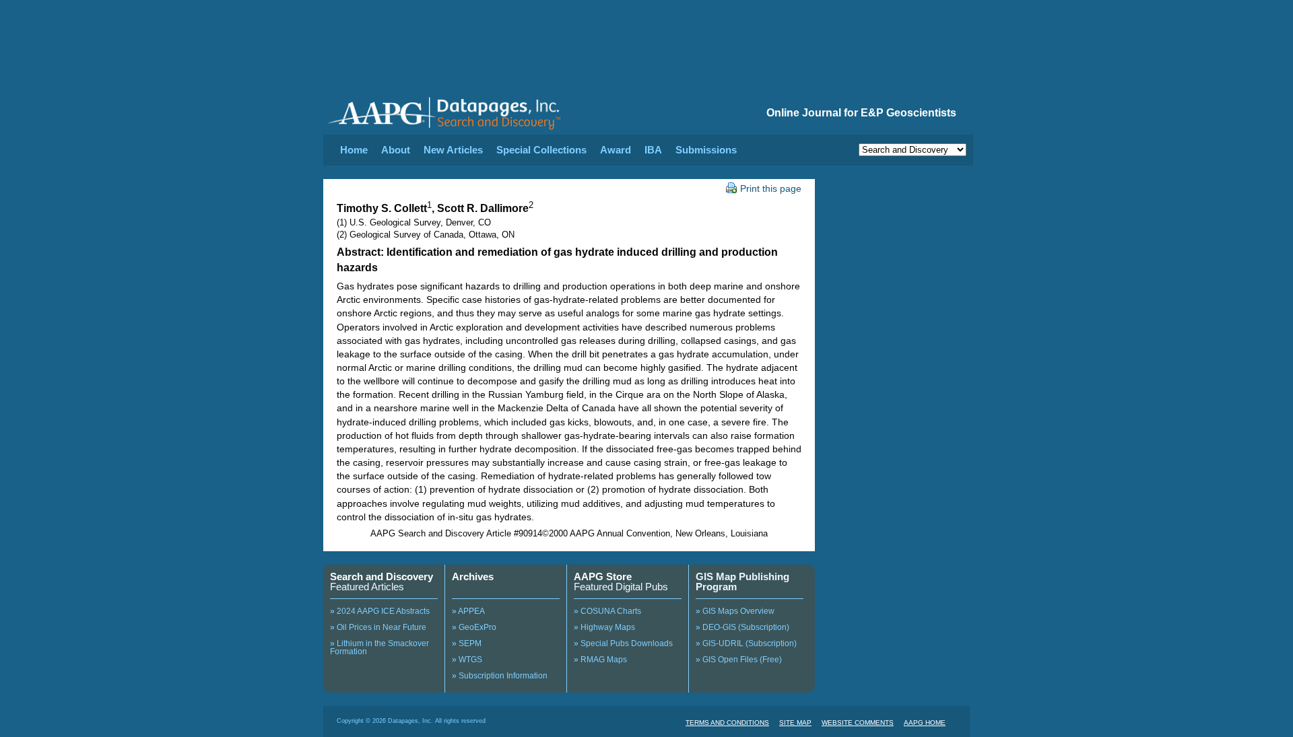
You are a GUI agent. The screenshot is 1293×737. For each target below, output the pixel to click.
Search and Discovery (381, 576)
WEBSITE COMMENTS (858, 722)
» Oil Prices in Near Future (378, 627)
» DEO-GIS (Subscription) (742, 627)
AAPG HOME (925, 722)
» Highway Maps (604, 627)
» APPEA (468, 611)
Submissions (706, 149)
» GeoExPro (474, 627)
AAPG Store (603, 576)
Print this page (770, 188)
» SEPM (467, 643)
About (395, 149)
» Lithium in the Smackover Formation (379, 647)
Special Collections (541, 149)
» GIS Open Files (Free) (739, 659)
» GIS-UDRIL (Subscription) (746, 643)
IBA (653, 149)
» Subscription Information (500, 675)
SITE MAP (795, 722)
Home (354, 149)
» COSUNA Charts (607, 611)
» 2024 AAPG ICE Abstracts (380, 611)
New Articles (453, 149)
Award (615, 149)
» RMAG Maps (600, 659)
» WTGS (467, 659)
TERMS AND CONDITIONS (727, 722)
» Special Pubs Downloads (623, 643)
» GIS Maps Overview (735, 611)
